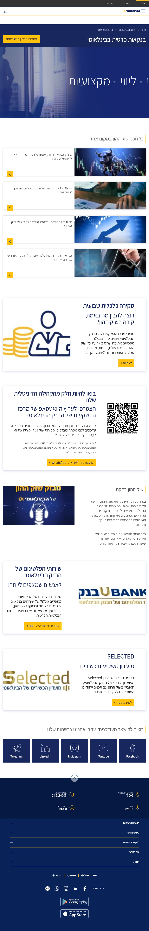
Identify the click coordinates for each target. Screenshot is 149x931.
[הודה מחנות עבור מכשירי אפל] (74, 913)
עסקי (126, 3)
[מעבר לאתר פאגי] (71, 875)
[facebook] (84, 887)
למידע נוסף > (123, 702)
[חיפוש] (5, 11)
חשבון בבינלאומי (127, 29)
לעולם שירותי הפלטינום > (42, 626)
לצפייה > (126, 363)
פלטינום (109, 3)
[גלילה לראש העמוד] (74, 778)
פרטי (142, 3)
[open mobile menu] (143, 11)
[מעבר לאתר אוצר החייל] (89, 875)
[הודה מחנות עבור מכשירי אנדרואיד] (74, 901)
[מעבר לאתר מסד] (57, 875)
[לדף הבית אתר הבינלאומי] (131, 11)
